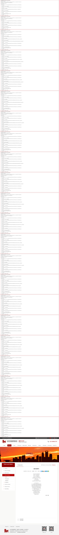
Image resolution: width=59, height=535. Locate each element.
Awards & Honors (7, 486)
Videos (39, 445)
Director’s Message (7, 470)
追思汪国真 (21, 520)
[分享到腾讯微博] (45, 471)
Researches (35, 445)
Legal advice (18, 526)
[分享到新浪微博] (44, 471)
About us (9, 445)
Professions (19, 445)
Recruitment (50, 445)
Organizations (24, 445)
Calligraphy (6, 480)
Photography (7, 478)
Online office (12, 526)
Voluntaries (44, 445)
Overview (6, 468)
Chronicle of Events (7, 484)
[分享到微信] (48, 471)
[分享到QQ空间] (42, 471)
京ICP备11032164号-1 (13, 532)
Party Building (7, 488)
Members (29, 445)
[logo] (10, 441)
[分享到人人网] (47, 471)
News (14, 445)
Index (4, 445)
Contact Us (54, 445)
